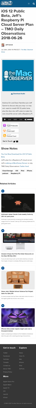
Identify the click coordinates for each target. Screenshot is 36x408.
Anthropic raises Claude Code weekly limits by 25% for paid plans (17, 215)
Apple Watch (7, 385)
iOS (17, 171)
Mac (20, 359)
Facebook (6, 356)
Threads (6, 362)
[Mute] (26, 119)
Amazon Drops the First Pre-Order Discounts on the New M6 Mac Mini (17, 255)
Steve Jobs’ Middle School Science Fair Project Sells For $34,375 (17, 292)
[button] (28, 3)
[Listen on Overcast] (10, 132)
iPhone (29, 171)
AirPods (21, 369)
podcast (5, 173)
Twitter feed (24, 166)
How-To (21, 356)
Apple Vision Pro (8, 381)
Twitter (5, 353)
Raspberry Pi (15, 173)
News (21, 353)
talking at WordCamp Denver (17, 163)
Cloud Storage (7, 171)
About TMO (7, 369)
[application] (18, 119)
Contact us (6, 365)
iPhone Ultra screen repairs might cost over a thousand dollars (16, 330)
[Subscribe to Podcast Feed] (10, 137)
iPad (22, 171)
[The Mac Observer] (6, 3)
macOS (5, 394)
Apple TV (6, 388)
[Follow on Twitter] (14, 141)
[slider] (30, 119)
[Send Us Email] (17, 141)
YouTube (6, 359)
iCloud (5, 397)
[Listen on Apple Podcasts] (10, 127)
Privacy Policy (7, 372)
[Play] (5, 119)
